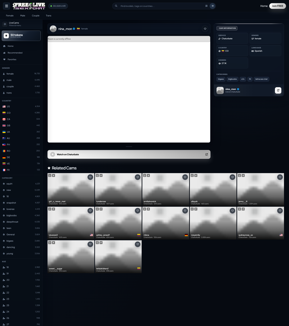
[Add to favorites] (205, 29)
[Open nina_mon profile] (220, 90)
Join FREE (277, 6)
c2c (243, 79)
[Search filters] (206, 6)
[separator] (128, 146)
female (10, 15)
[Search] (212, 6)
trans (48, 15)
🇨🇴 (78, 28)
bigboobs (232, 79)
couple (35, 15)
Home (264, 6)
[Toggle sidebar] (6, 6)
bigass (221, 79)
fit (250, 79)
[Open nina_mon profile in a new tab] (278, 90)
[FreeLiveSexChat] (29, 6)
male (22, 15)
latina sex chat (261, 79)
